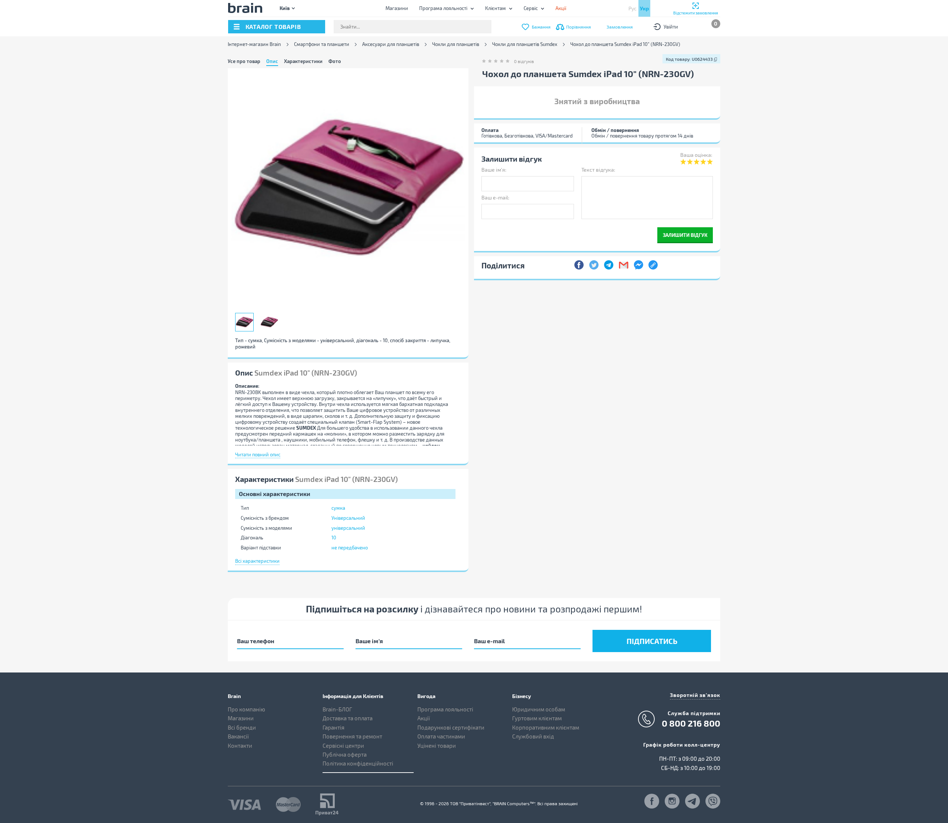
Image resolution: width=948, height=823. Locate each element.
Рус (632, 8)
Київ (285, 8)
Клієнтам (495, 8)
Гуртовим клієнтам (537, 718)
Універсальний (348, 518)
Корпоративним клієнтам (545, 727)
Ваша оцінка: (696, 155)
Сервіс (531, 8)
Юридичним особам (538, 709)
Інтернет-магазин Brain (254, 44)
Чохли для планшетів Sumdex (524, 44)
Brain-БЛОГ (337, 709)
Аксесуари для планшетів (390, 44)
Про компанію (246, 709)
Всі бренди (242, 727)
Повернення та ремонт (352, 736)
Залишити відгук (685, 235)
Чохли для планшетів (455, 44)
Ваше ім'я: (493, 169)
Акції (423, 718)
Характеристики (303, 61)
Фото (334, 61)
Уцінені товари (436, 745)
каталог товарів (273, 26)
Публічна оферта (345, 754)
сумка (338, 508)
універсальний (348, 528)
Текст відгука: (598, 169)
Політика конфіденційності (358, 763)
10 (333, 538)
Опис (272, 61)
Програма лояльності (443, 8)
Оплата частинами (441, 736)
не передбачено (349, 548)
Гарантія (333, 727)
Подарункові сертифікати (450, 727)
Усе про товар (244, 61)
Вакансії (238, 736)
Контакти (240, 745)
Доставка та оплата (348, 718)
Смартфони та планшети (321, 44)
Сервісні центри (343, 745)
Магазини (396, 8)
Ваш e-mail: (495, 197)
